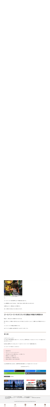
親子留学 (12, 376)
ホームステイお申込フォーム (10, 397)
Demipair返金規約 (8, 396)
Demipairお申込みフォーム (28, 396)
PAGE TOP (48, 401)
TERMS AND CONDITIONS (36, 397)
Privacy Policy (7, 398)
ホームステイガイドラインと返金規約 (23, 397)
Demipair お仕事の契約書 (18, 396)
